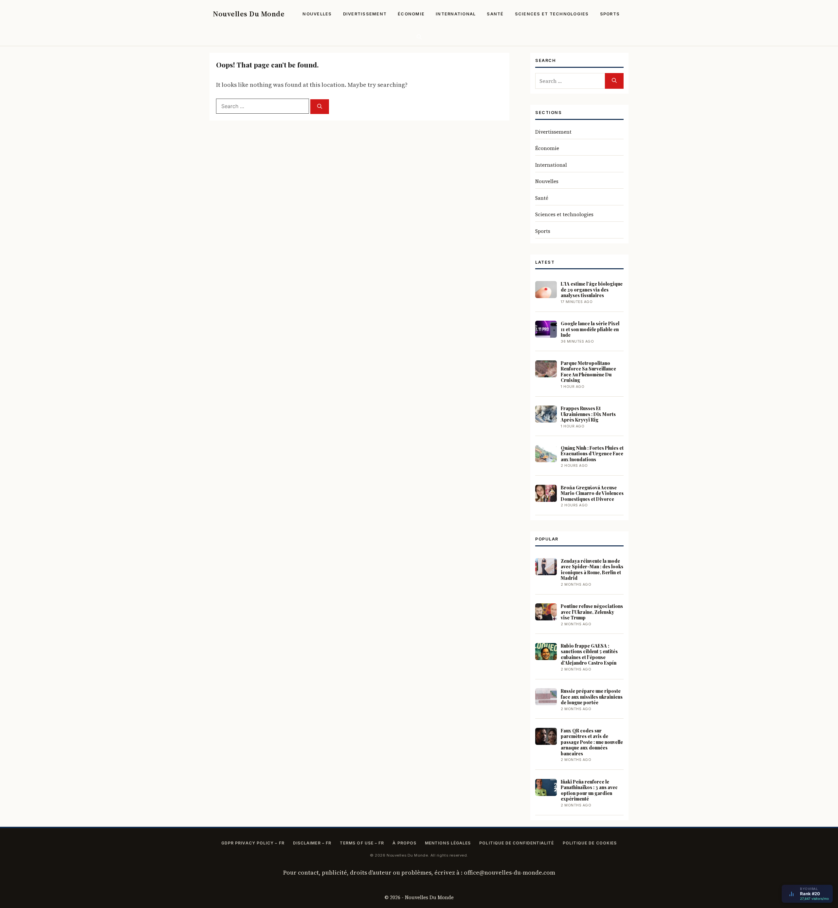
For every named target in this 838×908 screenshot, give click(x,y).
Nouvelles (317, 13)
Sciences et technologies (552, 13)
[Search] (319, 106)
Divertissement (365, 13)
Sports (610, 13)
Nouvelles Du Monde (248, 14)
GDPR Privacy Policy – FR (252, 843)
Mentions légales (448, 843)
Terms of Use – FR (362, 843)
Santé (495, 13)
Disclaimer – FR (312, 843)
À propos (404, 843)
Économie (411, 13)
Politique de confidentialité (516, 843)
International (456, 13)
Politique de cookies (590, 843)
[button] (419, 37)
